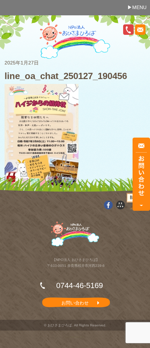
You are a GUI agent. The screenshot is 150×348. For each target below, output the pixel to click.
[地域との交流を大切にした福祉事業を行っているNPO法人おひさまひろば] (75, 41)
